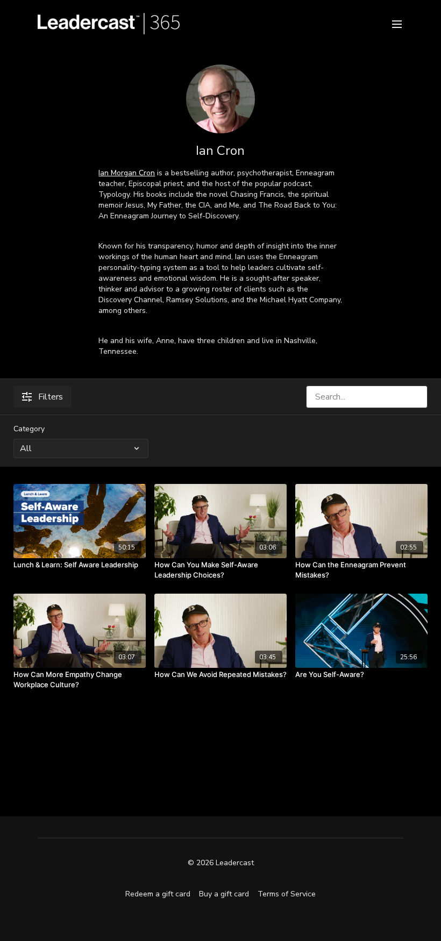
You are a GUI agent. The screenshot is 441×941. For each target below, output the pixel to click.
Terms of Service (287, 894)
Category (29, 429)
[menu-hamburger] (396, 23)
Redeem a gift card (157, 894)
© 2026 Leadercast (221, 863)
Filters (50, 397)
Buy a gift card (224, 894)
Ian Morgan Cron (126, 173)
